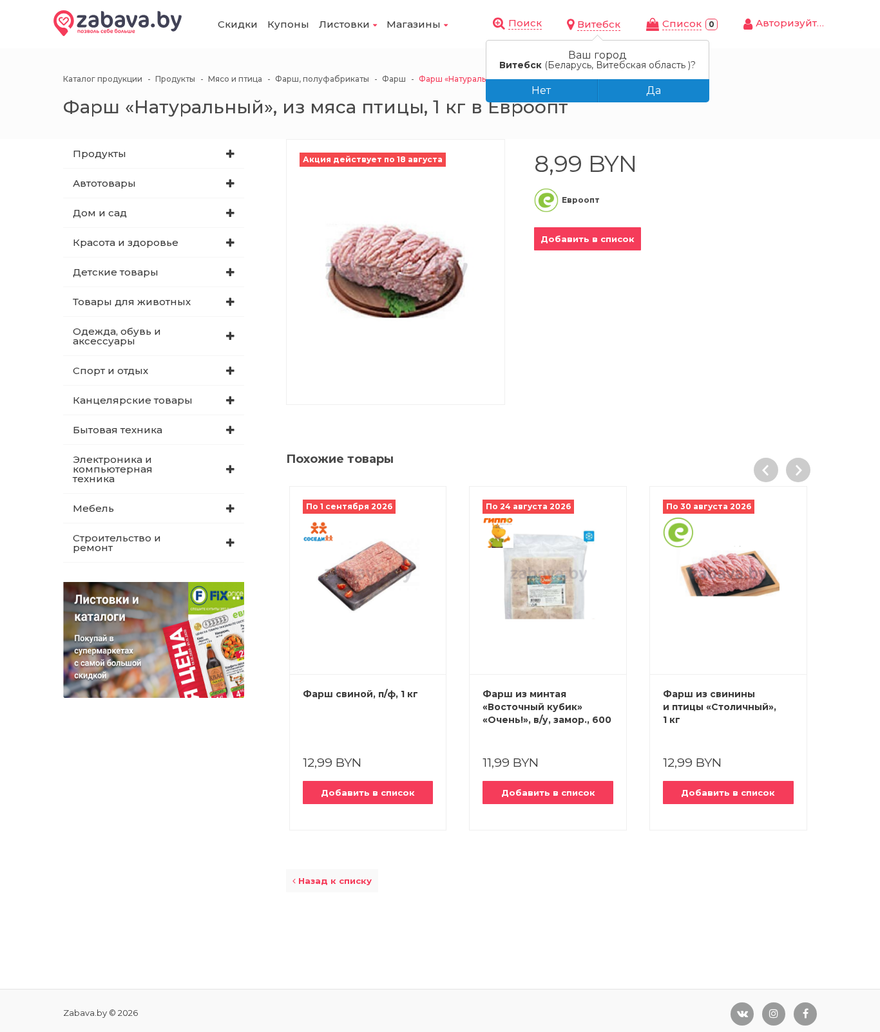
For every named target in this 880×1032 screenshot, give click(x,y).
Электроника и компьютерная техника (113, 469)
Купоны (288, 24)
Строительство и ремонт (117, 543)
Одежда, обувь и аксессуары (117, 336)
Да (653, 90)
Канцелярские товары (133, 400)
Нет (541, 90)
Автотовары (104, 183)
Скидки (238, 24)
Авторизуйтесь (795, 23)
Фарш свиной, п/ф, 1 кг (360, 694)
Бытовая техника (117, 430)
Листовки (344, 24)
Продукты (99, 153)
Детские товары (115, 272)
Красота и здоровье (125, 242)
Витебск (598, 24)
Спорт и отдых (110, 370)
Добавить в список (587, 239)
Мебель (93, 508)
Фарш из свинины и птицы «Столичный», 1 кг (719, 707)
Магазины (414, 24)
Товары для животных (132, 302)
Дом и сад (100, 213)
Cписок (682, 23)
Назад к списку (334, 881)
